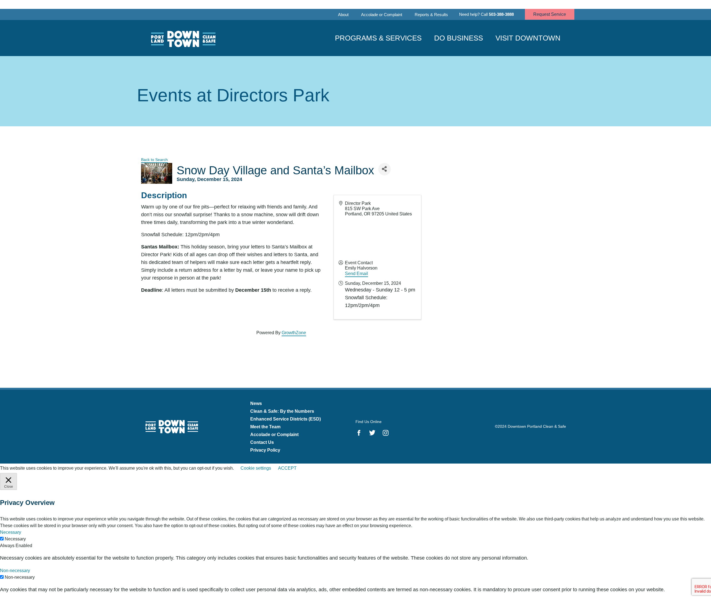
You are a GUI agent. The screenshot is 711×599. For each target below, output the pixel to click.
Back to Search (154, 159)
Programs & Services (378, 38)
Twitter (372, 433)
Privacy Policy (265, 450)
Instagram (385, 433)
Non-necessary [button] (15, 570)
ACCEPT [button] (287, 468)
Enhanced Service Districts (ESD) (285, 419)
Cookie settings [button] (256, 468)
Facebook (359, 433)
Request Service (549, 14)
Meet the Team (265, 426)
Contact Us (262, 442)
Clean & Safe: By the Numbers (282, 411)
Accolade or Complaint (381, 14)
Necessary (15, 539)
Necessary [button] (10, 532)
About (343, 14)
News (256, 403)
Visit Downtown (527, 38)
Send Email (356, 273)
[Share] (384, 169)
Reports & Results (431, 14)
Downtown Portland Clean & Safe (182, 38)
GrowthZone (294, 332)
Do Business (458, 38)
